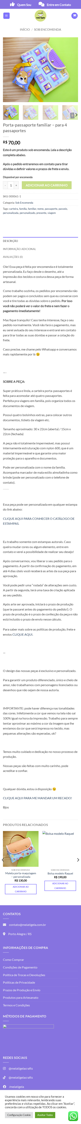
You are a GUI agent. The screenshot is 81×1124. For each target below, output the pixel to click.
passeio (63, 208)
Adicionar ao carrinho (47, 185)
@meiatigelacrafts (21, 1068)
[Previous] (9, 69)
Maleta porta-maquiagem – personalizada (20, 875)
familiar (32, 208)
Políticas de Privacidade (19, 982)
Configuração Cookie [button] (19, 1115)
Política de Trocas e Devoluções (24, 975)
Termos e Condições (16, 1005)
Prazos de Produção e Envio (21, 990)
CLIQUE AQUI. (22, 634)
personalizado (27, 212)
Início (25, 29)
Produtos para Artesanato (20, 997)
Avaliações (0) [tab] (13, 256)
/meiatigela (16, 1086)
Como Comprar (13, 959)
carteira (13, 208)
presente (41, 212)
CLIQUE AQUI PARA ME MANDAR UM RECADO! (37, 798)
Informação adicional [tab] (19, 249)
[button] (6, 16)
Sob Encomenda (47, 29)
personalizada (10, 212)
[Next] (71, 69)
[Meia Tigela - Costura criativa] (40, 16)
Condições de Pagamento (20, 967)
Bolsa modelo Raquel (60, 873)
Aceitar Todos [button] (45, 1115)
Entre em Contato (59, 4)
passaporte (51, 208)
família (23, 208)
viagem (52, 212)
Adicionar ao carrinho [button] (21, 889)
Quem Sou (24, 4)
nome (40, 208)
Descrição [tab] (10, 241)
